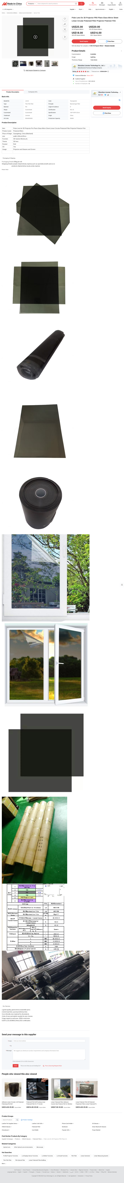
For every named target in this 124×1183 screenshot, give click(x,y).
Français (38, 1172)
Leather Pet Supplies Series (9, 1123)
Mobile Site (101, 1170)
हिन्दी (86, 1172)
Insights (108, 1170)
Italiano (53, 1172)
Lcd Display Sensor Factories (30, 1156)
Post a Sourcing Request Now (52, 1066)
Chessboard (5, 1130)
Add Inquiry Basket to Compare (36, 70)
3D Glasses (95, 1123)
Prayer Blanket (96, 1130)
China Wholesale (54, 1170)
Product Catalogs (27, 1120)
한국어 (76, 1172)
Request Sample (110, 46)
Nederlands (65, 1172)
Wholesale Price (64, 1170)
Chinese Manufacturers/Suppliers (40, 1170)
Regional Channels (83, 1170)
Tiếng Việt (103, 1172)
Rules (121, 9)
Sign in (120, 5)
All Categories (8, 9)
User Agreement (72, 1176)
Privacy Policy (89, 1176)
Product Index (93, 1170)
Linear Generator (85, 1156)
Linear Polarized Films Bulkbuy (37, 1160)
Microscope (40, 1147)
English (19, 1172)
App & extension (100, 9)
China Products (26, 1170)
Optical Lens (6, 1147)
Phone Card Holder (67, 1123)
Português (31, 1172)
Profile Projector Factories (10, 1156)
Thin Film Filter (7, 1160)
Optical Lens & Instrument (25, 13)
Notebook (65, 1127)
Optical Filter (37, 13)
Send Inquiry (84, 41)
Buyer (80, 9)
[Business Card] (119, 100)
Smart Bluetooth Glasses (99, 1127)
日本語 (82, 1172)
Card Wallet (35, 1130)
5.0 (99, 95)
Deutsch (59, 1172)
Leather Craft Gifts (37, 1123)
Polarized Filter (36, 1127)
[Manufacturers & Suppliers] (12, 4)
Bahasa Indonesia (112, 1172)
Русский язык (45, 1172)
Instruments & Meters (12, 13)
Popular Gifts (65, 1130)
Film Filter (74, 1156)
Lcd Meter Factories (47, 1156)
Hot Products (17, 1170)
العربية (71, 1172)
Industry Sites (73, 1170)
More (3, 1163)
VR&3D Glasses (6, 1127)
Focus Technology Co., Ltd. (50, 1176)
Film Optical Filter (20, 1160)
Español (25, 1172)
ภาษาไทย (91, 1172)
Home (3, 13)
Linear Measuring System (101, 1156)
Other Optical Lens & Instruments (23, 1147)
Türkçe (97, 1172)
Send (15, 1066)
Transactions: (100, 71)
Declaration (81, 1176)
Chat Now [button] (111, 41)
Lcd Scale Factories (62, 1156)
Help (90, 9)
